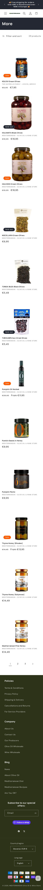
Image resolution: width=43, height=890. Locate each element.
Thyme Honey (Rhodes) (12, 543)
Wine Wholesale (12, 752)
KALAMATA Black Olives (12, 133)
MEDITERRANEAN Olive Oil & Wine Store (25, 886)
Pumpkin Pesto (8, 492)
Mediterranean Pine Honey (13, 646)
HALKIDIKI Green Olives (12, 184)
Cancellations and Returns (17, 705)
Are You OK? (11, 793)
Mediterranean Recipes (16, 787)
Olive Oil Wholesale (14, 746)
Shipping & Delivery (14, 700)
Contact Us (10, 734)
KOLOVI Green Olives (11, 81)
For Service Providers (15, 711)
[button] (6, 13)
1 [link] (10, 663)
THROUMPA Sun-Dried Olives (14, 338)
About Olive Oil (12, 775)
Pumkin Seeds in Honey (12, 441)
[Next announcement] (38, 4)
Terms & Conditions (14, 688)
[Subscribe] (35, 813)
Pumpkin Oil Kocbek (10, 389)
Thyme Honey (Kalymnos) (13, 595)
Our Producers (12, 740)
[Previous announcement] (4, 4)
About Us (9, 728)
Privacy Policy (11, 694)
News (7, 769)
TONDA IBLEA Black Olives (13, 287)
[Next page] (33, 664)
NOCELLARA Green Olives (13, 235)
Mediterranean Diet (14, 781)
